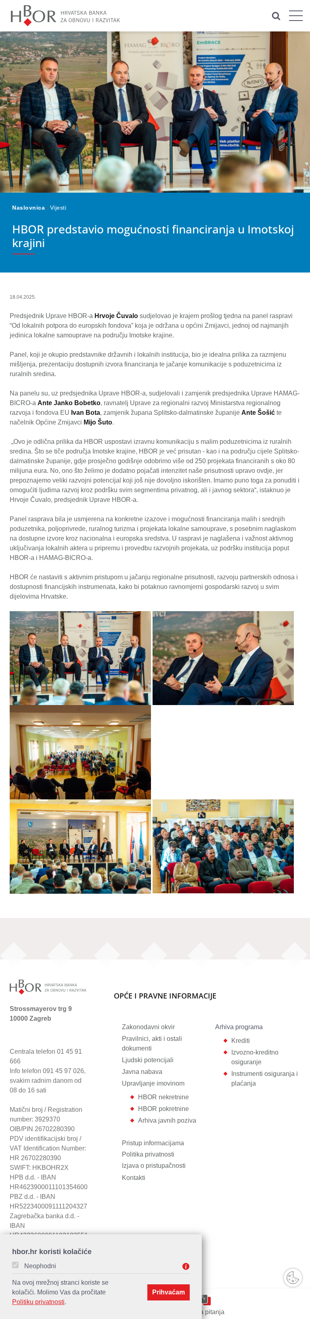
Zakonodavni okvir (148, 1027)
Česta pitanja (205, 1312)
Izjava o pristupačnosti (154, 1165)
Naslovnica (29, 207)
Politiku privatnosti (38, 1301)
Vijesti (58, 207)
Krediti (240, 1040)
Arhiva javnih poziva (167, 1120)
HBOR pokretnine (163, 1108)
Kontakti (133, 1177)
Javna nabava (142, 1071)
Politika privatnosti (148, 1154)
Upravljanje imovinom (153, 1083)
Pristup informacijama (153, 1143)
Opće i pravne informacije (165, 996)
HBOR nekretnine (163, 1097)
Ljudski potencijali (148, 1060)
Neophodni (40, 1266)
